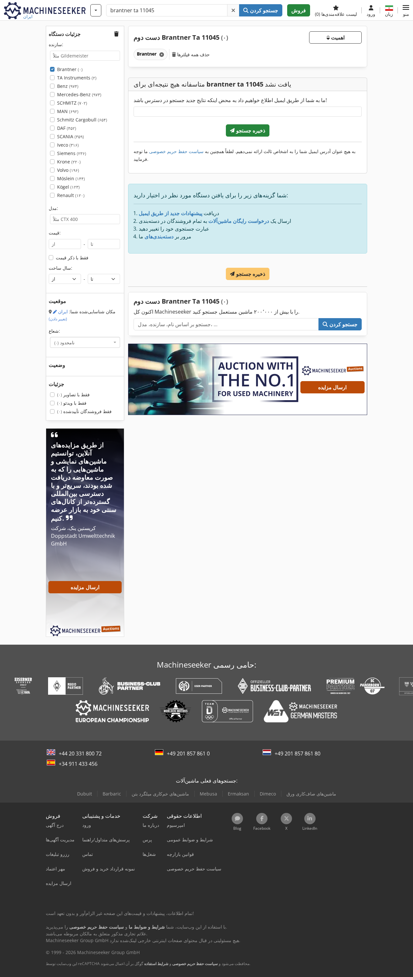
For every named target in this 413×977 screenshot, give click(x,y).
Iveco (68, 145)
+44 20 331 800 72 (80, 753)
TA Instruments (76, 78)
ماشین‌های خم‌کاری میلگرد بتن (160, 794)
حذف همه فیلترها (193, 54)
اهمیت (337, 37)
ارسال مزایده (332, 387)
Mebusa (208, 794)
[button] (406, 10)
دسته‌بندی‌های (159, 236)
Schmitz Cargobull (82, 120)
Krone (69, 162)
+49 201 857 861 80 (297, 753)
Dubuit (84, 794)
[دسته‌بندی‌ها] (95, 10)
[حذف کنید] (233, 10)
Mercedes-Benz (79, 94)
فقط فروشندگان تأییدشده (84, 411)
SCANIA (70, 136)
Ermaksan (238, 794)
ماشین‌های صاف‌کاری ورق (311, 794)
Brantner (70, 69)
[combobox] (85, 342)
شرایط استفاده (156, 963)
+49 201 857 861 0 (188, 753)
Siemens (71, 153)
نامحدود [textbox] (64, 342)
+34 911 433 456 (78, 763)
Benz (67, 86)
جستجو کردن (263, 10)
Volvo (68, 170)
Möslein (71, 178)
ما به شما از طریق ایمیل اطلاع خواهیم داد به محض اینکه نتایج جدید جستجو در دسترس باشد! (230, 100)
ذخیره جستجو (250, 130)
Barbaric (112, 794)
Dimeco (268, 794)
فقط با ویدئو (71, 403)
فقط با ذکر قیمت (72, 258)
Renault (71, 195)
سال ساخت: (60, 268)
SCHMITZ (72, 103)
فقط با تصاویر (73, 394)
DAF (66, 128)
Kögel (68, 187)
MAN (67, 111)
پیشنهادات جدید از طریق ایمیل (170, 213)
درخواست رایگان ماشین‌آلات (238, 220)
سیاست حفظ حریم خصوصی (176, 151)
